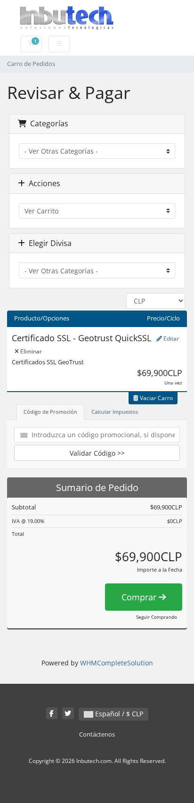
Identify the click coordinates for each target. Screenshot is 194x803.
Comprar (140, 597)
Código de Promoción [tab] (50, 411)
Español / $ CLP (118, 713)
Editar (170, 339)
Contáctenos (97, 734)
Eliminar (30, 351)
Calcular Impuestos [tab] (114, 411)
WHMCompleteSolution (116, 662)
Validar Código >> (97, 453)
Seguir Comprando (156, 617)
